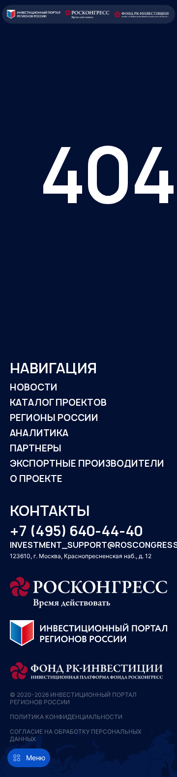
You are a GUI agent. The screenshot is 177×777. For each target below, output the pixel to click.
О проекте (36, 479)
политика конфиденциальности (66, 716)
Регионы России (54, 418)
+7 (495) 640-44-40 (76, 531)
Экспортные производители (87, 463)
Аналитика (39, 433)
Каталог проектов (58, 402)
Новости (34, 387)
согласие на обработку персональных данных (76, 735)
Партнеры (35, 448)
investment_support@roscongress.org (88, 545)
